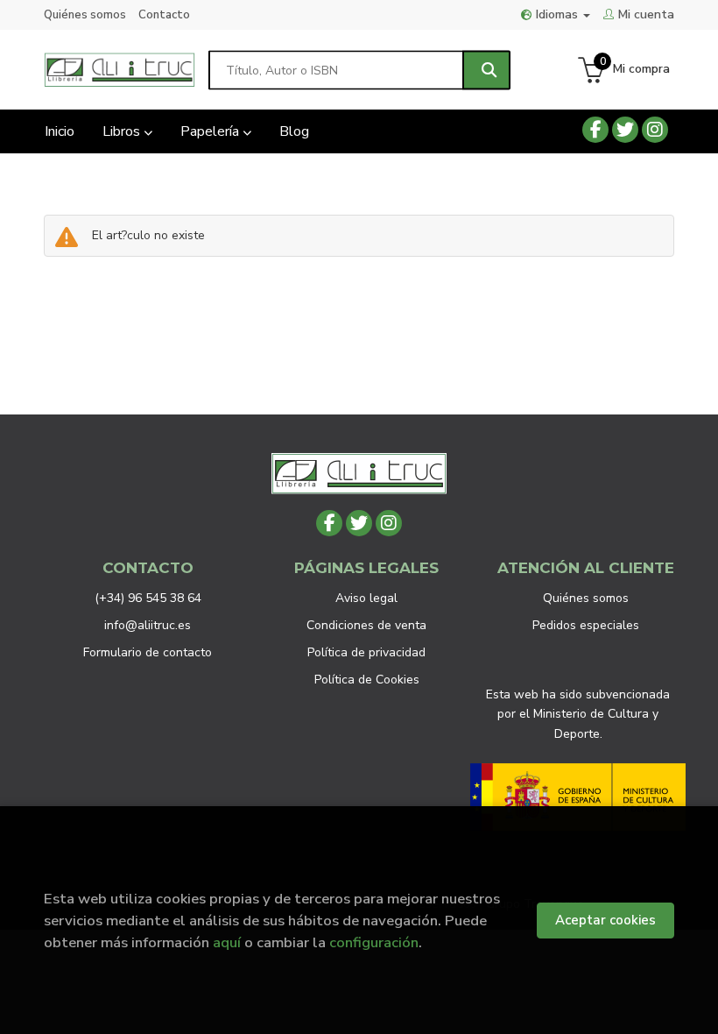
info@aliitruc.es (147, 625)
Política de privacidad (366, 652)
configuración (374, 942)
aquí (227, 942)
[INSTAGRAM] (655, 130)
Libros (123, 131)
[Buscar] (486, 69)
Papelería (211, 131)
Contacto (164, 15)
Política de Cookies (366, 679)
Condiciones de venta (366, 625)
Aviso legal (366, 598)
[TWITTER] (625, 130)
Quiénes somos (85, 15)
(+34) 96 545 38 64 (148, 598)
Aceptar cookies (605, 920)
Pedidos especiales (585, 625)
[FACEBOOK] (595, 130)
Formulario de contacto (147, 652)
